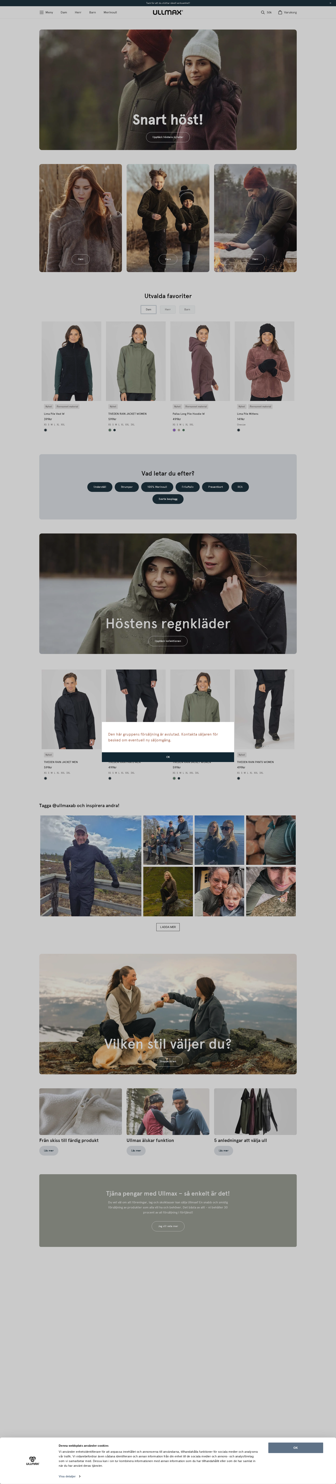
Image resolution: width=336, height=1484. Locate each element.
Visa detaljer (67, 1476)
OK (295, 1447)
